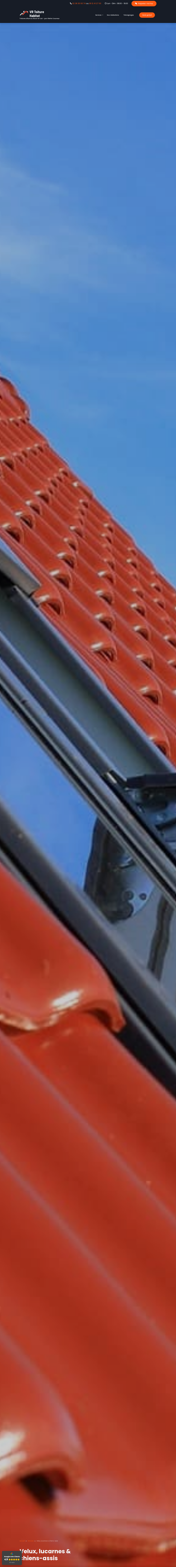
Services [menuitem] (99, 16)
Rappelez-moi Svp (145, 3)
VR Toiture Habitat (37, 14)
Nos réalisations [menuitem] (113, 15)
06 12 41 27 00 (95, 3)
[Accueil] (24, 13)
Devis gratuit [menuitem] (147, 15)
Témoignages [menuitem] (128, 15)
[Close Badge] (21, 1551)
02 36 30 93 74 (79, 3)
